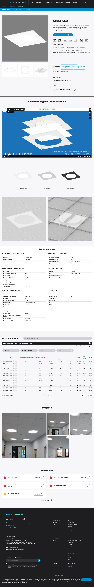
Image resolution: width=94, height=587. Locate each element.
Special (69, 559)
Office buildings (71, 522)
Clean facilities (71, 526)
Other (69, 531)
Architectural (71, 553)
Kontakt (75, 2)
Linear (69, 538)
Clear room (70, 549)
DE (83, 2)
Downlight (70, 546)
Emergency (70, 555)
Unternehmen (59, 2)
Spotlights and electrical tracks (74, 540)
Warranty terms (56, 573)
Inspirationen (49, 2)
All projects (70, 520)
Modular (70, 544)
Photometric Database (57, 569)
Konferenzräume (70, 66)
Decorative (70, 542)
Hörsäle (76, 69)
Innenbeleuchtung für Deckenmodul (69, 64)
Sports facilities (71, 528)
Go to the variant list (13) (62, 35)
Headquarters (56, 538)
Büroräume (63, 66)
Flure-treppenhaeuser (79, 66)
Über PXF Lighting (56, 520)
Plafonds (70, 548)
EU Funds (55, 522)
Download (67, 2)
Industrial (70, 551)
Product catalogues (57, 566)
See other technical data (63, 89)
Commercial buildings (72, 524)
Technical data (6, 9)
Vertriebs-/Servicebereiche (67, 69)
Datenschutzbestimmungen (9, 585)
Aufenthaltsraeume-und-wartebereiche (70, 67)
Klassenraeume (81, 69)
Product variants (17, 9)
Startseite (4, 6)
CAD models (55, 571)
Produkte (12, 6)
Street (69, 557)
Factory (54, 540)
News (54, 524)
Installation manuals (57, 567)
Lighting (70, 529)
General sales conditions (58, 575)
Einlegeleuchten (64, 71)
